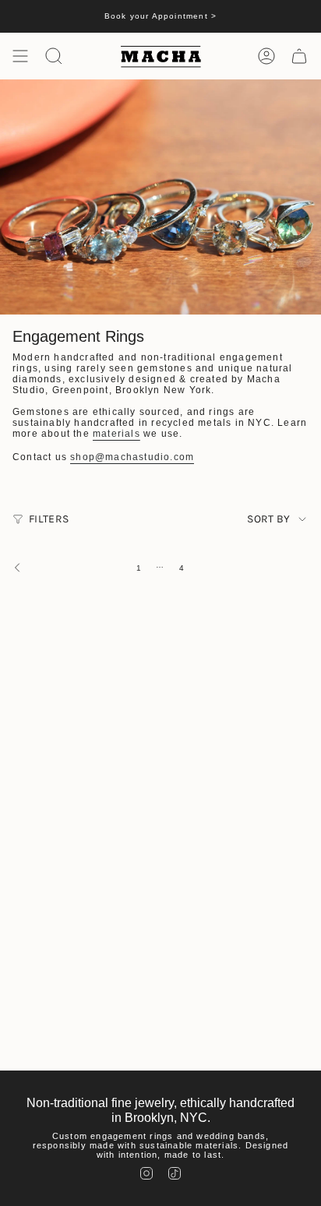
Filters (49, 519)
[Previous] (64, 567)
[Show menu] (20, 56)
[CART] (299, 56)
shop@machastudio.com (132, 457)
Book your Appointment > (160, 16)
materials (116, 433)
